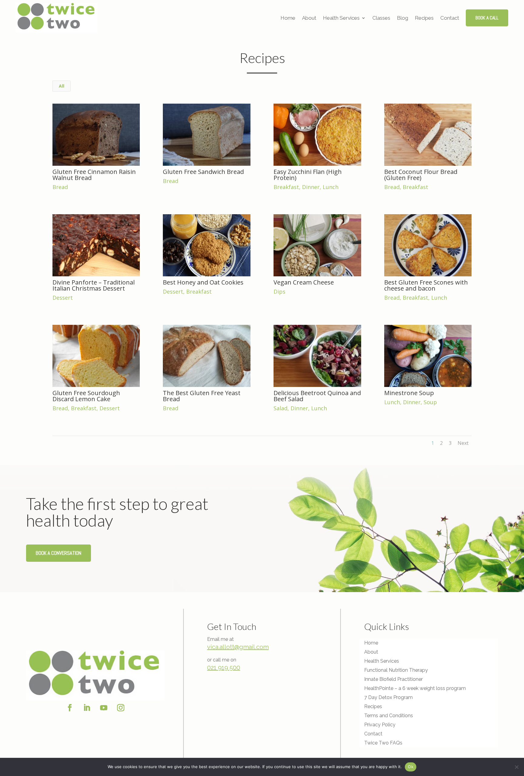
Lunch (330, 187)
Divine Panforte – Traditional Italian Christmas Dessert (93, 285)
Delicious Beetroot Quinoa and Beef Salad (317, 396)
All (61, 86)
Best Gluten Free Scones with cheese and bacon (426, 285)
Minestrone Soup (409, 393)
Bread (60, 187)
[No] (516, 767)
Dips (279, 291)
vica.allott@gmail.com (238, 647)
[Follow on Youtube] (103, 708)
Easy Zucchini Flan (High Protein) (308, 175)
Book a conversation (58, 553)
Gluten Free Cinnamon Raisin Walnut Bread (94, 175)
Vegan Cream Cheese (304, 282)
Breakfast (286, 187)
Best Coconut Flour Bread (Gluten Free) (420, 175)
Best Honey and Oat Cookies (203, 282)
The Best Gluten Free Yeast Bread (201, 396)
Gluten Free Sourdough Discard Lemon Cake (86, 396)
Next (463, 443)
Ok (410, 766)
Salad (280, 408)
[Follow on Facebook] (69, 708)
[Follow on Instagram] (120, 708)
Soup (430, 402)
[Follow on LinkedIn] (86, 708)
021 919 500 (223, 667)
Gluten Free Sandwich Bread (203, 172)
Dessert (62, 297)
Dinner (311, 187)
